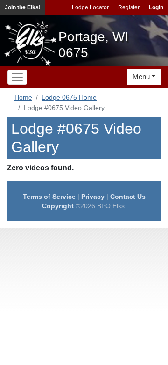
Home (23, 97)
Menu (141, 76)
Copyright (58, 206)
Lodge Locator (90, 7)
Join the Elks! (23, 7)
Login (156, 7)
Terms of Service (49, 196)
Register (129, 7)
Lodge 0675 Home (69, 97)
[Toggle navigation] (17, 77)
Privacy (93, 196)
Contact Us (128, 196)
